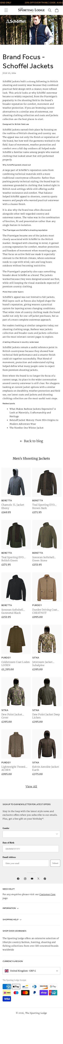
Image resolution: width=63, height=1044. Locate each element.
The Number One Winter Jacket (27, 427)
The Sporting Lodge (36, 1013)
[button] (6, 10)
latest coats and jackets (24, 394)
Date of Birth (8, 842)
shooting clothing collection (18, 115)
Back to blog (33, 441)
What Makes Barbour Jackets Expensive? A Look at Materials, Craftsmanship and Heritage (33, 413)
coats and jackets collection (43, 333)
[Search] (49, 10)
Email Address (9, 857)
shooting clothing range (16, 329)
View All (31, 786)
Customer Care (47, 894)
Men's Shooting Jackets (31, 458)
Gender (6, 828)
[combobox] (30, 834)
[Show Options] (57, 834)
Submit (55, 863)
